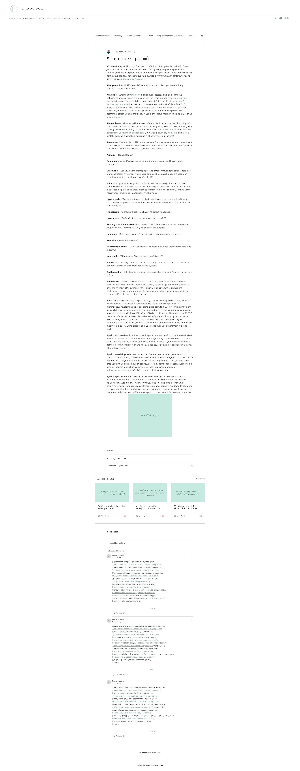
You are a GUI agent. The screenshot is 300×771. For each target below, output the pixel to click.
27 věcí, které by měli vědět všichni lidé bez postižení (185, 507)
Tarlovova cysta (32, 8)
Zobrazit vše (200, 479)
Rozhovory (118, 36)
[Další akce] (192, 51)
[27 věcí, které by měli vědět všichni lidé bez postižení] (188, 492)
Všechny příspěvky (102, 36)
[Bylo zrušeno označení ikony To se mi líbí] (113, 613)
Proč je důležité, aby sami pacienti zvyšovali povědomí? (111, 507)
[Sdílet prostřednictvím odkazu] (125, 458)
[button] (30, 18)
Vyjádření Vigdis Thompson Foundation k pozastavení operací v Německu (149, 507)
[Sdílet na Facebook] (108, 458)
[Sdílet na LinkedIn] (119, 458)
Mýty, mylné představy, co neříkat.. (170, 36)
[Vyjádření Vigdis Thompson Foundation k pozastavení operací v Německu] (150, 492)
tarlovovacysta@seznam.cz (150, 752)
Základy (149, 36)
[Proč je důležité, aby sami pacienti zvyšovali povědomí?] (112, 492)
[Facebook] (276, 18)
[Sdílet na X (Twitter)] (113, 458)
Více (190, 36)
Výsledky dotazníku (134, 36)
